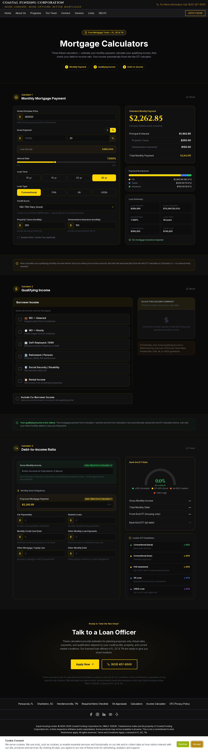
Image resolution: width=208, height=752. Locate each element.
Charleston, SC (45, 703)
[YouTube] (110, 714)
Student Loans (75, 514)
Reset (192, 97)
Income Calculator (156, 703)
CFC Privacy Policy (179, 703)
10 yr (29, 177)
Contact (65, 13)
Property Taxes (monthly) (29, 219)
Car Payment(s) (24, 514)
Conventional (29, 192)
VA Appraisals (119, 703)
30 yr (104, 177)
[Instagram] (97, 714)
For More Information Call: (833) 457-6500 (182, 4)
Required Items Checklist (95, 703)
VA (79, 192)
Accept (197, 744)
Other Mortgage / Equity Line (31, 548)
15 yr (54, 177)
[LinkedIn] (104, 714)
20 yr (79, 177)
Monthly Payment (76, 67)
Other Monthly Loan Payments (82, 531)
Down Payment (24, 130)
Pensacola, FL (25, 703)
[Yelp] (117, 714)
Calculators (137, 703)
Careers (79, 13)
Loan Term (22, 172)
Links (91, 13)
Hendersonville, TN (67, 703)
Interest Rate (23, 158)
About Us (21, 13)
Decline (183, 744)
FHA (54, 192)
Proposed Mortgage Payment (34, 499)
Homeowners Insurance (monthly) (84, 219)
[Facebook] (91, 714)
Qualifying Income (105, 67)
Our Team (51, 13)
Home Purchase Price (27, 111)
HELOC (102, 13)
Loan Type (22, 186)
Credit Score (23, 201)
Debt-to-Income (133, 67)
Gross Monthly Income (30, 465)
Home (8, 13)
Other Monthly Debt (77, 548)
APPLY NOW (195, 13)
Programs (35, 13)
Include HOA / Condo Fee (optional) (38, 237)
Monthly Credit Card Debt (29, 531)
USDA (104, 192)
